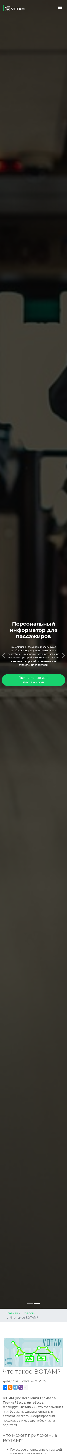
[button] (3, 654)
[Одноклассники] (10, 1387)
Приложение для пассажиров (33, 680)
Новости (29, 1313)
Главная (12, 1313)
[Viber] (20, 1387)
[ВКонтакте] (5, 1387)
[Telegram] (15, 1387)
